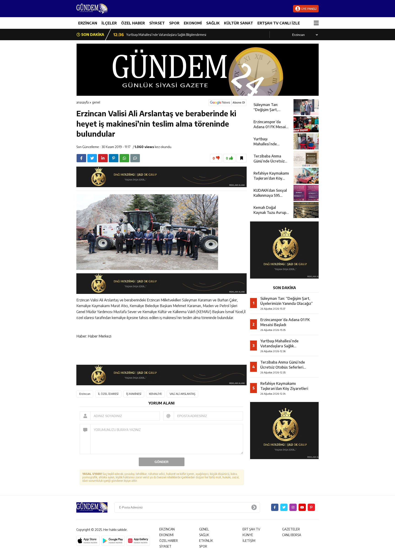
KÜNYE (248, 535)
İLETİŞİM (249, 541)
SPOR (174, 23)
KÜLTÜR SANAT (238, 23)
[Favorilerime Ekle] (242, 158)
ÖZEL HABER (133, 23)
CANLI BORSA (291, 535)
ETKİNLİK (206, 541)
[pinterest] (114, 158)
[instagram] (293, 507)
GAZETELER (291, 529)
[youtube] (302, 507)
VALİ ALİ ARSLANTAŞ (182, 394)
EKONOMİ (193, 23)
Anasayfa (82, 102)
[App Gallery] (138, 541)
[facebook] (81, 158)
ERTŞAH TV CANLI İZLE (278, 23)
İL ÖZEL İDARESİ (108, 394)
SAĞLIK (213, 23)
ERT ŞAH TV (251, 529)
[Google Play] (113, 541)
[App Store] (88, 541)
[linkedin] (103, 158)
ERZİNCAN (87, 23)
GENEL (96, 102)
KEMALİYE (155, 394)
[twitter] (92, 158)
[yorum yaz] (135, 158)
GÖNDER (161, 462)
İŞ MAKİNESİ (133, 394)
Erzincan (84, 394)
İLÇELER (109, 23)
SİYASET (157, 23)
